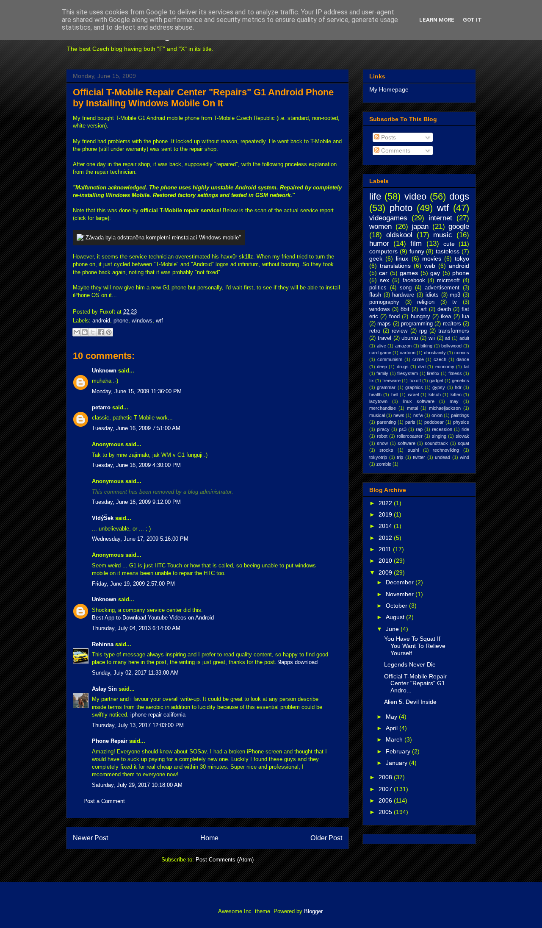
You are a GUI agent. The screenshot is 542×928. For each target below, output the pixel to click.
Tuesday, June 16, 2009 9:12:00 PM (136, 502)
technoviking (446, 450)
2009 (386, 572)
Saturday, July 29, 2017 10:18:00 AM (137, 785)
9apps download (298, 662)
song (406, 288)
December (400, 582)
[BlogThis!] (84, 332)
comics (461, 352)
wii (432, 338)
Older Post (326, 838)
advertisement (442, 288)
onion (436, 415)
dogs (459, 196)
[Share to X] (92, 332)
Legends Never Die (410, 664)
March (395, 739)
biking (426, 345)
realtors (452, 324)
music (442, 235)
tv (454, 302)
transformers (453, 331)
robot (382, 436)
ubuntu (409, 338)
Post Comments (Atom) (225, 859)
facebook (414, 280)
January (397, 762)
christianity (435, 352)
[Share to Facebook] (101, 332)
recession (442, 429)
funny (416, 251)
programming (417, 324)
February (399, 751)
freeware (391, 380)
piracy (383, 429)
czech (440, 359)
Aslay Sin (104, 689)
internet (440, 218)
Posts (387, 137)
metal (412, 408)
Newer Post (90, 838)
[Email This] (76, 332)
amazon (403, 345)
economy (444, 366)
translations (395, 265)
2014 (386, 525)
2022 (386, 503)
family (382, 373)
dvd (422, 366)
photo (401, 208)
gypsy (438, 387)
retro (374, 331)
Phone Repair (109, 741)
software (406, 443)
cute (449, 243)
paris (410, 422)
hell (394, 394)
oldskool (399, 235)
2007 (386, 789)
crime (418, 359)
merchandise (382, 408)
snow (382, 443)
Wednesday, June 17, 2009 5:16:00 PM (140, 539)
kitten (456, 394)
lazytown (378, 401)
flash (375, 295)
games (409, 273)
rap (419, 429)
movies (431, 258)
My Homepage (389, 89)
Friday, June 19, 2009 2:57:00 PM (133, 584)
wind (464, 457)
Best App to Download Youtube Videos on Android (153, 617)
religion (425, 302)
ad (447, 338)
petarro (101, 407)
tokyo (462, 258)
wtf (159, 320)
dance (462, 359)
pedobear (434, 422)
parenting (386, 422)
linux (402, 258)
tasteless (447, 251)
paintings (460, 415)
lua (465, 317)
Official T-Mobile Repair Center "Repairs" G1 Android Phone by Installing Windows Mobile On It (203, 97)
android (101, 320)
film (416, 243)
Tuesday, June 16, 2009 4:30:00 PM (136, 465)
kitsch (435, 394)
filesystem (407, 373)
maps (384, 324)
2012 (386, 537)
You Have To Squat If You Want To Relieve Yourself (414, 645)
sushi (413, 450)
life (375, 196)
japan (420, 226)
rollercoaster (410, 436)
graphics (414, 387)
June (393, 628)
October (397, 605)
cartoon (407, 352)
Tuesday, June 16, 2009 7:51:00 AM (136, 428)
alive (381, 345)
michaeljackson (445, 408)
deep (382, 366)
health (375, 394)
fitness (455, 373)
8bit (405, 309)
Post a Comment (104, 801)
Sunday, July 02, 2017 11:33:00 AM (135, 673)
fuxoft (415, 380)
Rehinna (102, 644)
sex (384, 280)
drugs (403, 366)
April (392, 728)
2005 (386, 812)
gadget (436, 380)
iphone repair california (157, 714)
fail (466, 366)
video (415, 196)
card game (380, 352)
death (444, 309)
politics (378, 288)
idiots (432, 295)
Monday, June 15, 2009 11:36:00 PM (137, 391)
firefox (433, 373)
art (423, 309)
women (380, 226)
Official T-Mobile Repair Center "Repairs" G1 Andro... (415, 683)
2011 (386, 549)
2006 (386, 800)
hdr (458, 387)
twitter (419, 457)
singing (439, 436)
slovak (462, 436)
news (398, 415)
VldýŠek (102, 518)
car (383, 273)
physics (461, 422)
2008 (386, 777)
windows (142, 320)
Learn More (436, 20)
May (392, 716)
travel (384, 338)
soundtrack (436, 443)
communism (389, 359)
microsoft (448, 280)
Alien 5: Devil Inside (410, 701)
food (394, 317)
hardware (403, 295)
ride (465, 429)
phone (120, 320)
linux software (418, 401)
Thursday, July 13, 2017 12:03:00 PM (138, 725)
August (396, 617)
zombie (383, 464)
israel (413, 394)
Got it (472, 20)
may (454, 401)
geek (375, 258)
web (429, 265)
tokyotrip (378, 457)
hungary (420, 317)
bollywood (451, 345)
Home (209, 838)
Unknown (104, 370)
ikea (446, 317)
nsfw (418, 415)
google (458, 226)
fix (371, 380)
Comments (394, 150)
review (399, 331)
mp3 (455, 295)
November (400, 594)
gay (435, 273)
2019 (386, 514)
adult (464, 338)
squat (463, 443)
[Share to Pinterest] (109, 332)
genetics (460, 380)
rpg (423, 331)
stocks (386, 450)
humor (379, 243)
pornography (384, 302)
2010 (386, 560)
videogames (388, 218)
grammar (386, 387)
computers (383, 251)
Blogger (313, 911)
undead (442, 457)
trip (400, 457)
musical (377, 415)
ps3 (402, 429)
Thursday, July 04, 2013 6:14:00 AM (136, 628)
